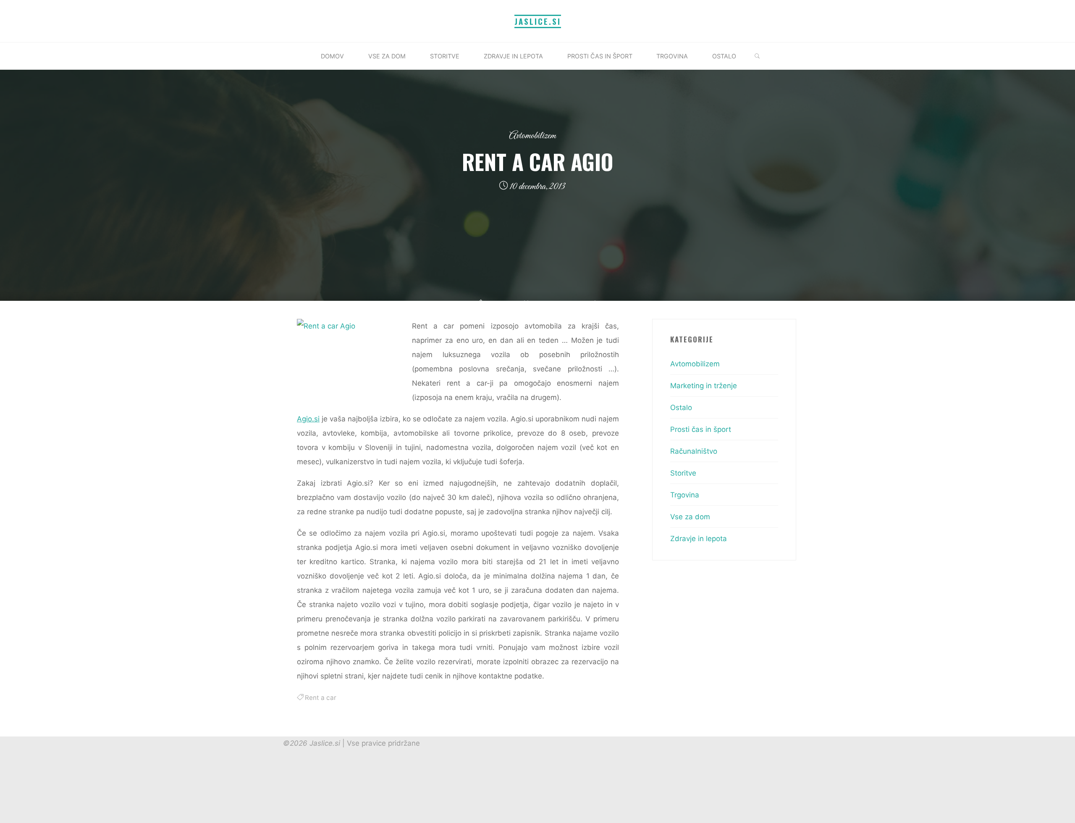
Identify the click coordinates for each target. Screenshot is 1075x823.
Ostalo (681, 407)
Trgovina (684, 495)
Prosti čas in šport (700, 429)
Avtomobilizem (532, 135)
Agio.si (308, 419)
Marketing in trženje (703, 385)
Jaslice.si (537, 21)
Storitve (683, 473)
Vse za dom (690, 517)
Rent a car (320, 698)
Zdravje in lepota (698, 538)
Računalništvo (693, 451)
